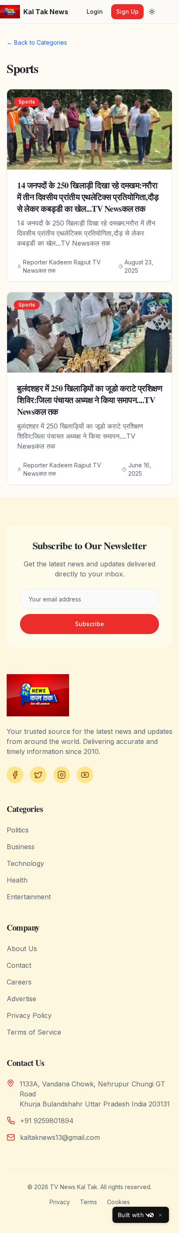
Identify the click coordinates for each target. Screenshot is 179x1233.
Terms (88, 1201)
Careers (19, 982)
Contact (19, 965)
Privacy (60, 1201)
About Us (22, 948)
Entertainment (29, 897)
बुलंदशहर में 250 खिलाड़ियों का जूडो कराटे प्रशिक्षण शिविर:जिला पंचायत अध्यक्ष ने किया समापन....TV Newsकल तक (89, 400)
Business (21, 846)
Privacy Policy (29, 1015)
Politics (18, 830)
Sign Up (127, 11)
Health (17, 880)
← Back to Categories (37, 42)
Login (95, 11)
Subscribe (89, 623)
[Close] (160, 1215)
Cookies (118, 1201)
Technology (25, 863)
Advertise (21, 999)
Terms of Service (34, 1032)
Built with (131, 1214)
